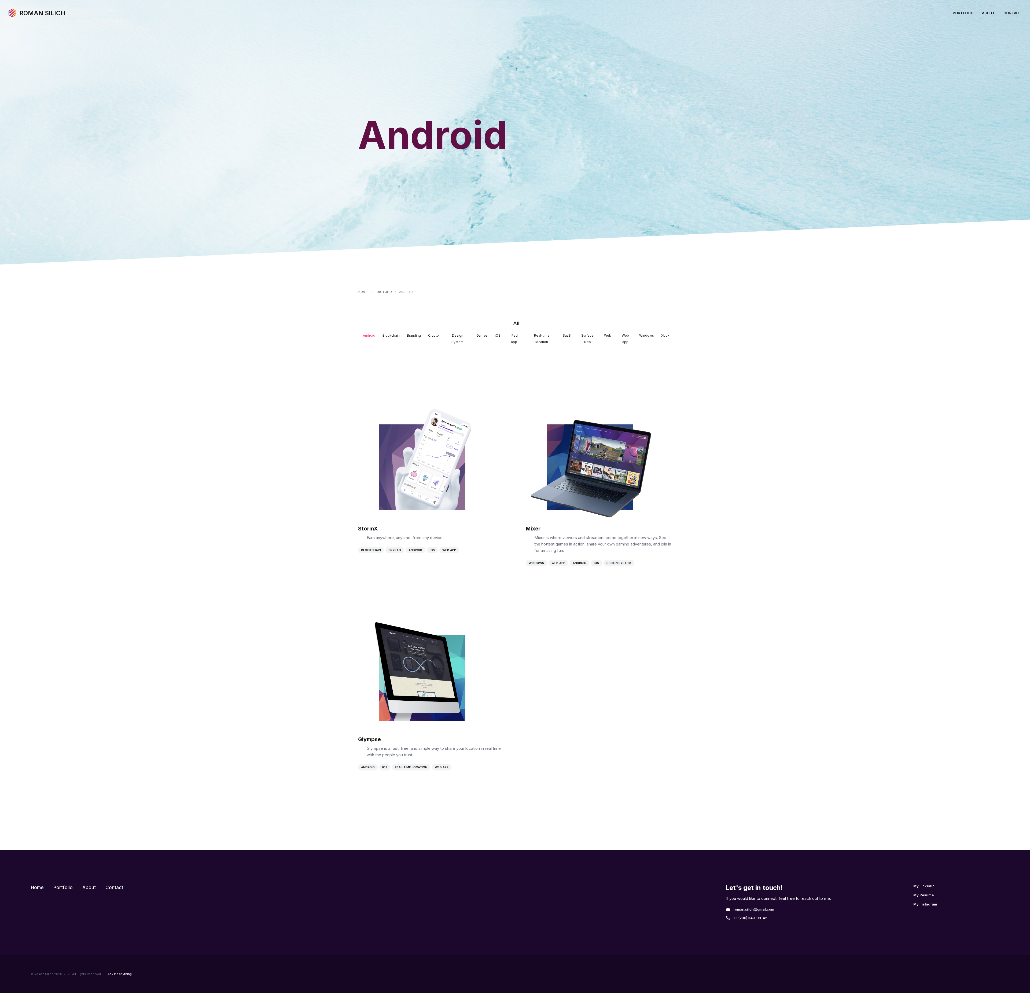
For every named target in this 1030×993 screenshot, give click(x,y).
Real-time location (411, 767)
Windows (536, 563)
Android (415, 550)
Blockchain (371, 550)
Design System (618, 563)
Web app (449, 550)
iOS (432, 550)
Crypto (394, 550)
